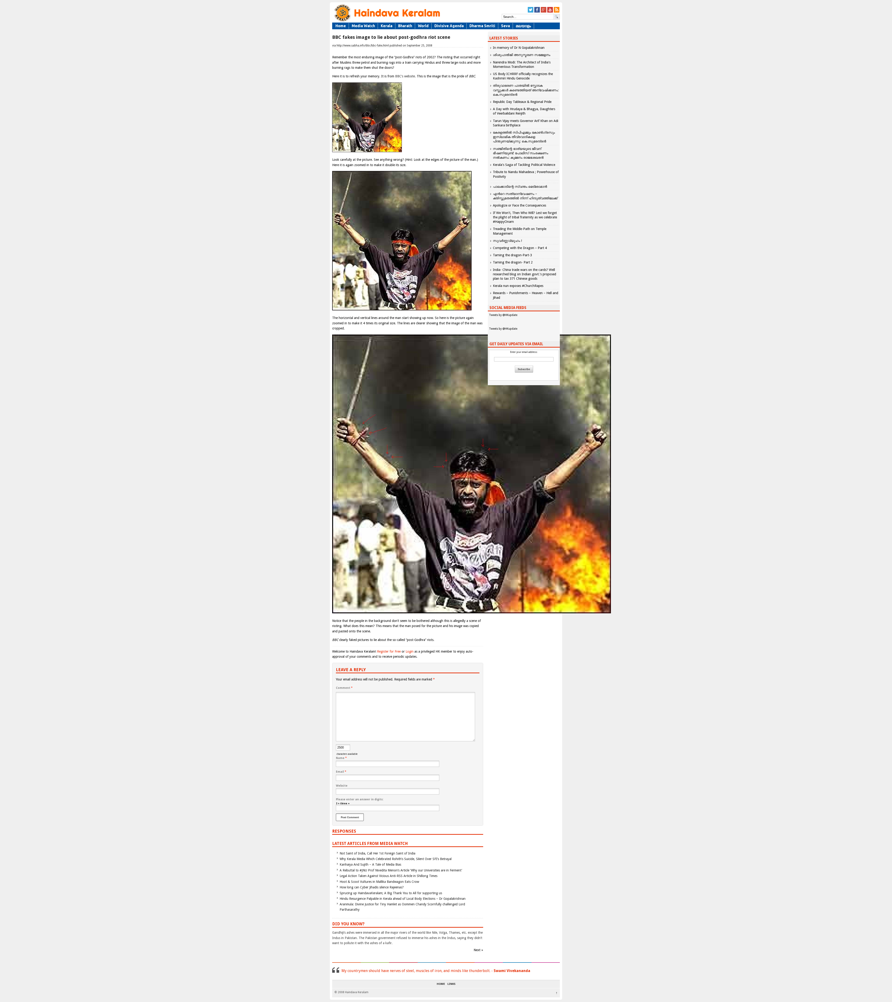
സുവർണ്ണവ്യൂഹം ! (507, 241)
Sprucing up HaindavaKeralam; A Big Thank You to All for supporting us (391, 893)
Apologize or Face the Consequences (519, 205)
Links (451, 984)
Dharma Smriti (482, 26)
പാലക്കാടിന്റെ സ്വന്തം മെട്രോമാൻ (520, 186)
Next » (478, 950)
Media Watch (363, 26)
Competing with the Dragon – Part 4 (520, 248)
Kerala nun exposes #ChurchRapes (518, 286)
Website (342, 785)
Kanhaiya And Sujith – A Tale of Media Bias (370, 864)
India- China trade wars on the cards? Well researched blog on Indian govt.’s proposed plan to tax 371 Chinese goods (524, 274)
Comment (344, 688)
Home (340, 26)
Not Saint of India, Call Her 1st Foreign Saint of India (377, 853)
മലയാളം (523, 26)
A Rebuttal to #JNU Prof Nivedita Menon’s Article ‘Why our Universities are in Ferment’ (401, 870)
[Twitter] (530, 11)
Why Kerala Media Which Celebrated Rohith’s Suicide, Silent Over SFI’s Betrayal (396, 859)
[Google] (543, 11)
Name (341, 758)
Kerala (386, 26)
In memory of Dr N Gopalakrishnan (518, 47)
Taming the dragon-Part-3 (512, 255)
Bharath (405, 26)
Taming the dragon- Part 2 (513, 262)
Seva (505, 26)
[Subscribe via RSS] (556, 11)
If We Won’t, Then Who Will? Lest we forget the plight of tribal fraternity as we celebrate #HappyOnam (525, 217)
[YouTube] (550, 11)
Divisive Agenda (449, 26)
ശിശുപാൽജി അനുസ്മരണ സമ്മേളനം (521, 55)
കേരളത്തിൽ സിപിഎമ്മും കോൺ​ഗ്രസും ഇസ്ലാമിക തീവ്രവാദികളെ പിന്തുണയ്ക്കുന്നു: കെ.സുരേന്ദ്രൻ (524, 137)
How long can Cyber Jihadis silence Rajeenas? (372, 887)
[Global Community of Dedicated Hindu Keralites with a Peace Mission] (386, 21)
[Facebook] (537, 11)
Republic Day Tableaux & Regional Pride (522, 102)
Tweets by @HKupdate (503, 315)
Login (409, 651)
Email (341, 771)
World (423, 26)
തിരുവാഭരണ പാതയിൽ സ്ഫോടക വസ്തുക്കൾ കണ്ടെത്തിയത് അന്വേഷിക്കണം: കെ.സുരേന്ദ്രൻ (526, 90)
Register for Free (389, 651)
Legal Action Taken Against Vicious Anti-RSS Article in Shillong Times (388, 876)
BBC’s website (405, 76)
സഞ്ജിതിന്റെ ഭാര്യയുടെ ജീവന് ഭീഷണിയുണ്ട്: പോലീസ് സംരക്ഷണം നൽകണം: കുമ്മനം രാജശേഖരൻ (520, 153)
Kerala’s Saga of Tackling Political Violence (524, 165)
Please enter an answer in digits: (359, 799)
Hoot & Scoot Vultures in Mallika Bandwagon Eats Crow (379, 882)
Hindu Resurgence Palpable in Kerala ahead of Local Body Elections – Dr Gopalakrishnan (403, 898)
